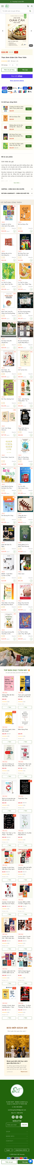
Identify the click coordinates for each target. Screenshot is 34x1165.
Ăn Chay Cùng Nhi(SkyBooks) (6, 341)
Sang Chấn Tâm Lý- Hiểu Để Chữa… (23, 429)
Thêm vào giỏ (9, 1162)
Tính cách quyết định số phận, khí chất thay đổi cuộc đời (24, 696)
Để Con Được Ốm (23, 224)
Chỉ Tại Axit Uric (22, 370)
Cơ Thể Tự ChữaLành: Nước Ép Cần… (7, 283)
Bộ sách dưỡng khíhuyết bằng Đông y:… (24, 341)
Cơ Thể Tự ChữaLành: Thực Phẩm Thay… (25, 283)
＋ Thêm (9, 707)
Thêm (28, 109)
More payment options (17, 80)
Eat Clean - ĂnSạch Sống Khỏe (6, 370)
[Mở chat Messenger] (30, 1161)
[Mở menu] (2, 6)
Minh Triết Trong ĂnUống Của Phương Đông (8, 312)
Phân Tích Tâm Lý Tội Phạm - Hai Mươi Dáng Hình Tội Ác (9, 834)
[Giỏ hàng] (28, 6)
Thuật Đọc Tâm (22, 798)
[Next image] (31, 31)
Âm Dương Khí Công (7, 515)
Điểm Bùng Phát (23, 729)
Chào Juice (21, 573)
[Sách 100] (7, 6)
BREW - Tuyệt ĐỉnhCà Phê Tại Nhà (6, 574)
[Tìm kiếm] (30, 11)
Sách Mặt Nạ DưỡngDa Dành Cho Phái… (7, 487)
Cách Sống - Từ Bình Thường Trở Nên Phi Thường (24, 1007)
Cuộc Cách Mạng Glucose (6, 429)
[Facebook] (13, 1117)
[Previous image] (3, 31)
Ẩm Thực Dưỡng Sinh (7, 399)
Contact (9, 1141)
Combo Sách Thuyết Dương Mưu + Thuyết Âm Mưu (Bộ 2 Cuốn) (24, 938)
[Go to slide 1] (16, 664)
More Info (10, 1136)
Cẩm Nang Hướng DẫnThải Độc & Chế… (7, 632)
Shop (8, 1131)
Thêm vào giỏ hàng (9, 69)
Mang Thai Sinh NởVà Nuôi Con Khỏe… (23, 603)
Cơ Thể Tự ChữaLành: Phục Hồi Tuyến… (25, 632)
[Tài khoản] (32, 6)
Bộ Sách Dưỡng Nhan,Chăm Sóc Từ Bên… (24, 312)
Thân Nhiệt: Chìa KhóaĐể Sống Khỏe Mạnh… (7, 603)
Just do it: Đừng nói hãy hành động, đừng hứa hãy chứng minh (8, 765)
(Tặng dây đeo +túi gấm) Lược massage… (22, 516)
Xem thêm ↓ (17, 182)
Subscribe (24, 1124)
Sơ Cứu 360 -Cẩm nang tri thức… (23, 487)
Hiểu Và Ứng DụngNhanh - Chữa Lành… (24, 458)
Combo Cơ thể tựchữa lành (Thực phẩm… (8, 225)
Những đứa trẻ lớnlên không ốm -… (6, 254)
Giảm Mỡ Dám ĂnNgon (6, 545)
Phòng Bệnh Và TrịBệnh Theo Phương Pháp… (23, 545)
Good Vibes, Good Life (7, 457)
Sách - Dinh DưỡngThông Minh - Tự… (23, 399)
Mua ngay (25, 69)
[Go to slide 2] (17, 664)
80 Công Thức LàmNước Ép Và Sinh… (23, 254)
